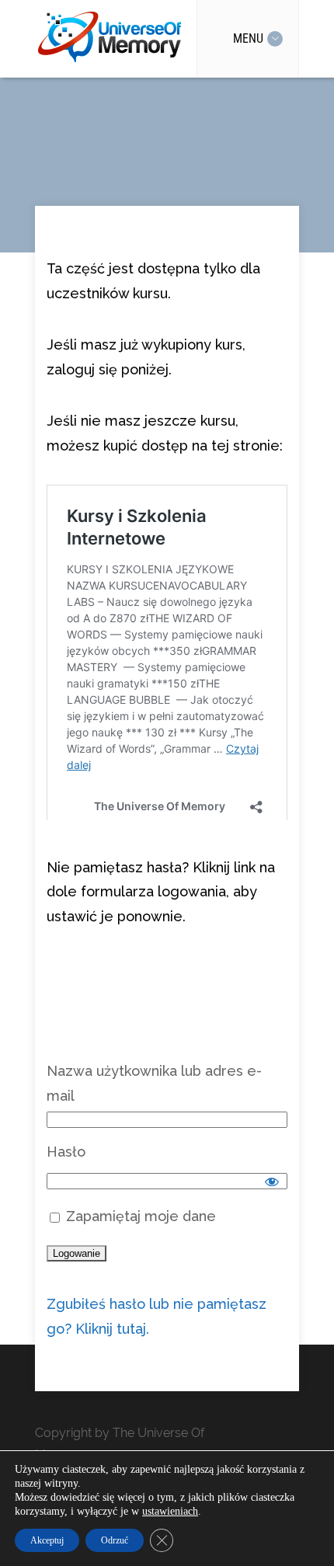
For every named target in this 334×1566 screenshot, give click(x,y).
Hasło (66, 1168)
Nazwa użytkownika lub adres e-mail (154, 1099)
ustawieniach (170, 1511)
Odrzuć (114, 1540)
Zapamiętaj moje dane (139, 1232)
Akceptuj (47, 1540)
